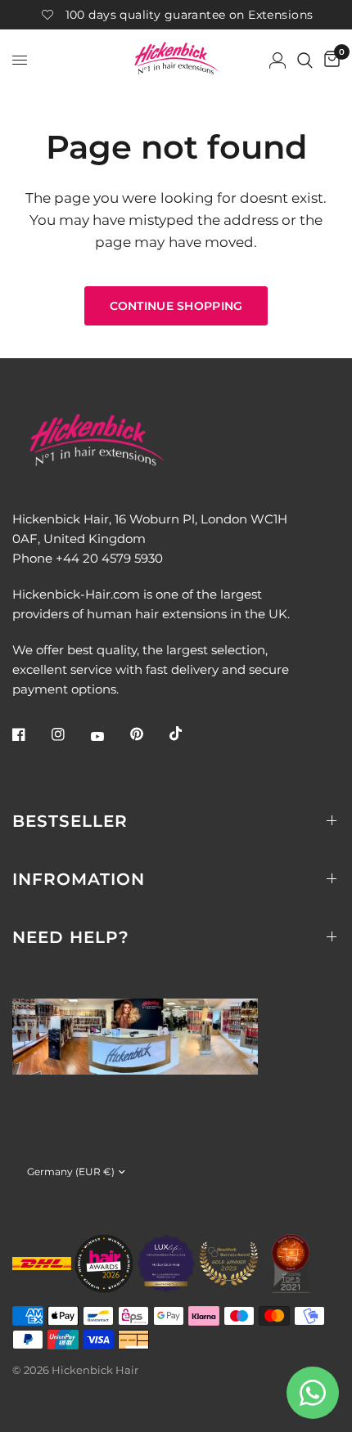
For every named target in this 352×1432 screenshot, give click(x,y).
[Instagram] (70, 734)
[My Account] (277, 60)
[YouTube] (109, 737)
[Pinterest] (148, 734)
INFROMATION (78, 879)
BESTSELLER (70, 821)
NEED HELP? (70, 937)
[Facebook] (30, 734)
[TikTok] (187, 734)
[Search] (304, 60)
